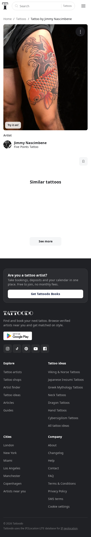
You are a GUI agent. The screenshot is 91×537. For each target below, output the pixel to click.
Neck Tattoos (57, 395)
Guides (8, 410)
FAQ (51, 476)
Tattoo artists (12, 372)
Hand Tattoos (57, 410)
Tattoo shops (12, 380)
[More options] (80, 31)
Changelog (55, 453)
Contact (53, 468)
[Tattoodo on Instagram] (7, 348)
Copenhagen (12, 483)
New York (10, 453)
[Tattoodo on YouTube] (35, 348)
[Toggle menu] (83, 6)
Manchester (11, 476)
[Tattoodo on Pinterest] (26, 348)
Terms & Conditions (62, 483)
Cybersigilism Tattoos (63, 418)
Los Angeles (11, 468)
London (8, 445)
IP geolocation (69, 528)
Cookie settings (59, 506)
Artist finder (11, 387)
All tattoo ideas (58, 426)
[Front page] (5, 6)
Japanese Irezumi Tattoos (66, 380)
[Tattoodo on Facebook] (45, 348)
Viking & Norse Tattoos (64, 372)
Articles (8, 403)
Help (51, 460)
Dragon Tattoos (59, 403)
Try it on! (13, 125)
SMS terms (55, 499)
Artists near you (14, 491)
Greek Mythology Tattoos (65, 387)
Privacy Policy (57, 491)
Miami (7, 460)
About (52, 445)
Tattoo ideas (12, 395)
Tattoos (67, 6)
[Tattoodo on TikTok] (17, 348)
